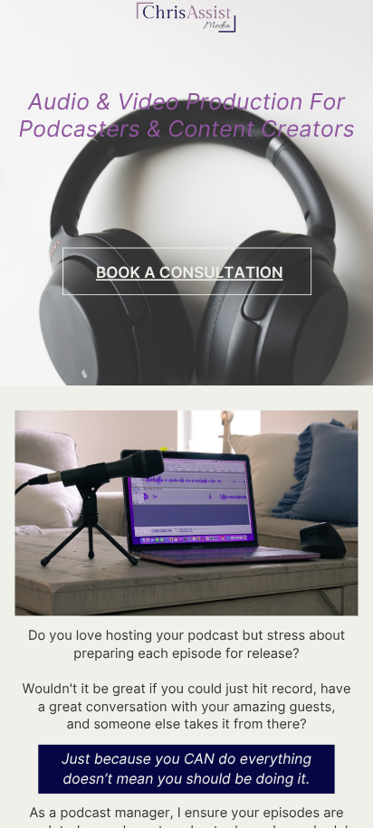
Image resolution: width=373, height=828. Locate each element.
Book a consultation (189, 272)
